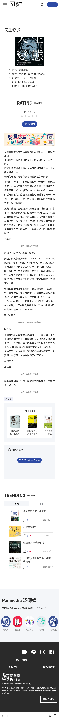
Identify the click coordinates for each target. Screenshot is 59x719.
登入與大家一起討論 (29, 460)
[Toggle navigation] (5, 4)
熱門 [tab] (42, 503)
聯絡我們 (13, 666)
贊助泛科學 (48, 699)
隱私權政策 (49, 666)
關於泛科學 (21, 660)
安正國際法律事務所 (49, 690)
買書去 (31, 124)
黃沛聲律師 (38, 690)
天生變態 (23, 69)
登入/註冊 (52, 4)
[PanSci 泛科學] (17, 4)
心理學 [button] (8, 399)
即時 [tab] (17, 503)
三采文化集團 (29, 77)
